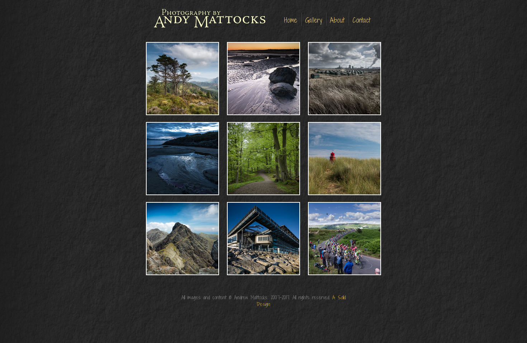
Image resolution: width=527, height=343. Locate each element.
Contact (361, 20)
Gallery (313, 20)
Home (290, 20)
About (337, 20)
